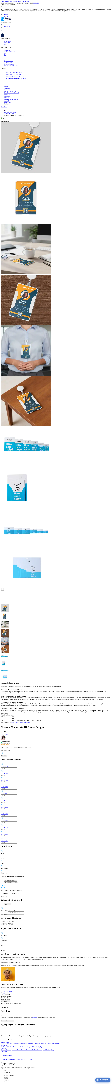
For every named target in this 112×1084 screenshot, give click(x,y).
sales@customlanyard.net (10, 1059)
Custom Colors (8, 62)
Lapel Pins (7, 97)
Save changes (9, 1021)
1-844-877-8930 (7, 991)
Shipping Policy (22, 1043)
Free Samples (27, 1047)
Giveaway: (7, 996)
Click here (20, 959)
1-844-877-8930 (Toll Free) (14, 72)
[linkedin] (8, 1040)
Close (2, 1021)
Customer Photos (16, 1050)
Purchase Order (19, 1047)
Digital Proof (4, 910)
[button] (56, 32)
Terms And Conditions (33, 1043)
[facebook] (3, 83)
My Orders (7, 42)
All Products (7, 102)
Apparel (6, 101)
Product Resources (26, 1050)
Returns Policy (36, 1047)
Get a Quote (4, 107)
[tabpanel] (56, 908)
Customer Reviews (9, 51)
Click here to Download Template (20, 722)
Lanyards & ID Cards (10, 91)
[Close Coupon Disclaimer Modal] (1, 6)
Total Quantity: (5, 994)
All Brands (7, 88)
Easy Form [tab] (7, 904)
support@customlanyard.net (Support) (16, 78)
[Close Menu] (2, 36)
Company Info (5, 1042)
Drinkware (7, 94)
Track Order (11, 1047)
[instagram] (6, 83)
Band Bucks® (46, 1050)
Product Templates (9, 64)
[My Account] (1, 28)
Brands (6, 86)
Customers (4, 1045)
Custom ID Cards (9, 113)
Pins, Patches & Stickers (11, 99)
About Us (7, 50)
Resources (3, 1048)
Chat (4, 993)
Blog (5, 55)
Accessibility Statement (53, 1043)
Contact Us (43, 1043)
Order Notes (4, 914)
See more (3, 755)
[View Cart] (1, 30)
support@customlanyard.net (25, 1059)
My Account (7, 41)
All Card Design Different (11, 882)
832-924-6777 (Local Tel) (13, 74)
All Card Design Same (10, 880)
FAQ (5, 53)
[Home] (5, 110)
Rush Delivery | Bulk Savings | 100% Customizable (15, 1)
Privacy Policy (14, 1043)
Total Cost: (5, 998)
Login (6, 44)
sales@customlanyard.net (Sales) (15, 76)
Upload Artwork (8, 61)
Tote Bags (7, 96)
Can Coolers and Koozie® (11, 93)
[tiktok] (10, 83)
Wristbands (7, 90)
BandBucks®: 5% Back (11, 65)
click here (34, 1017)
